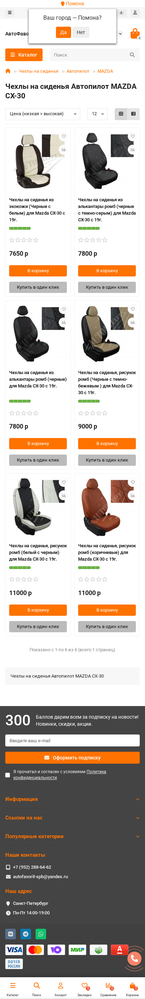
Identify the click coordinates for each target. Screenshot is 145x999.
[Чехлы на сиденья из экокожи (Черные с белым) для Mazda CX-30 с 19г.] (38, 161)
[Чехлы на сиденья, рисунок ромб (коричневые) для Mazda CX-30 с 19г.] (107, 507)
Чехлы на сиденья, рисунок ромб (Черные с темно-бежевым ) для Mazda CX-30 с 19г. (107, 382)
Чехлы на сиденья (38, 71)
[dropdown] (9, 13)
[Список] (133, 114)
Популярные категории (34, 836)
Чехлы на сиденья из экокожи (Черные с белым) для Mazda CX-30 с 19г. (37, 209)
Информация (21, 799)
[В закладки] (64, 136)
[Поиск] (132, 55)
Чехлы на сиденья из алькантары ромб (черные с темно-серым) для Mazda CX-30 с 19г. (107, 209)
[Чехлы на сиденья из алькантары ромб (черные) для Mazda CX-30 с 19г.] (38, 334)
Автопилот (78, 71)
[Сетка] (121, 114)
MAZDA (105, 71)
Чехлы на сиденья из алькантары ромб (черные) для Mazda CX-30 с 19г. (38, 379)
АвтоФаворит (21, 34)
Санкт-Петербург (30, 903)
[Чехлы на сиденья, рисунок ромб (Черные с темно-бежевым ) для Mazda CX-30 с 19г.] (107, 334)
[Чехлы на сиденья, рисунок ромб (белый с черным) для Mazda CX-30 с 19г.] (38, 507)
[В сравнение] (64, 150)
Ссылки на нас (24, 818)
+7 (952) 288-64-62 (32, 867)
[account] (135, 13)
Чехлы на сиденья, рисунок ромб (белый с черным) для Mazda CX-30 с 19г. (38, 552)
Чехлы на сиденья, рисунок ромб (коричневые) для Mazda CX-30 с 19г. (107, 552)
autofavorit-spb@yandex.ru (40, 876)
